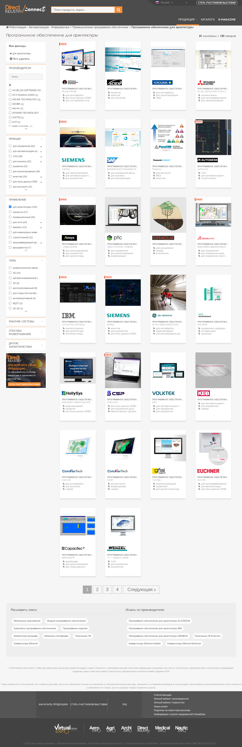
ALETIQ (18, 117)
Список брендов (162, 695)
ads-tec (17, 108)
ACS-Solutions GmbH (25, 95)
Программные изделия (75, 628)
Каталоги (208, 19)
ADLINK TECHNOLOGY (26, 99)
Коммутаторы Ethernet (26, 643)
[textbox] (83, 9)
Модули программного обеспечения (66, 621)
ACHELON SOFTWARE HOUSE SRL (27, 90)
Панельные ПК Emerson (207, 636)
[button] (26, 68)
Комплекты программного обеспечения (35, 628)
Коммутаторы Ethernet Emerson (184, 643)
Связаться (123, 48)
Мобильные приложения (27, 621)
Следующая (141, 589)
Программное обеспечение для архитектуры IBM (155, 628)
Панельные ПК (83, 636)
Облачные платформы (56, 636)
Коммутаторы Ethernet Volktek (145, 643)
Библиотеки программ (25, 636)
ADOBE (18, 104)
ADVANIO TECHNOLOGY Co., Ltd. (27, 113)
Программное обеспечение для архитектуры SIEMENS (158, 636)
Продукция (186, 19)
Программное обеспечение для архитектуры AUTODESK (159, 621)
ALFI (16, 122)
